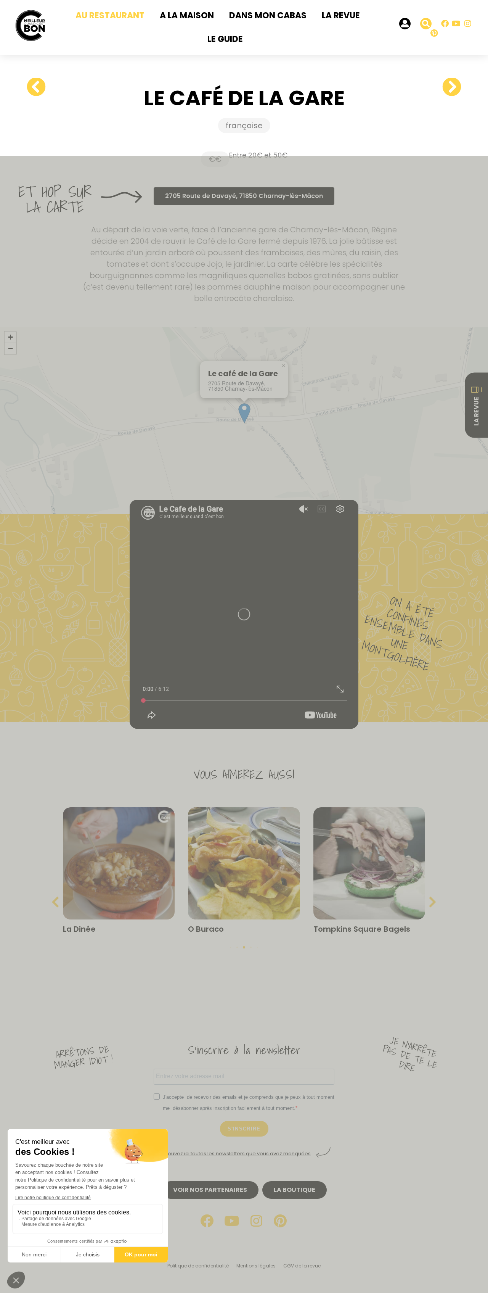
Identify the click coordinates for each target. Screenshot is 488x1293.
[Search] (426, 23)
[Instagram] (468, 23)
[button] (283, 365)
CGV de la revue (302, 1265)
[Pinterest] (434, 33)
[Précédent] (39, 87)
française (244, 125)
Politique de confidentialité (198, 1265)
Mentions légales (256, 1265)
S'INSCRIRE (244, 1129)
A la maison (187, 15)
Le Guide (225, 39)
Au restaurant (109, 15)
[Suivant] (449, 87)
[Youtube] (456, 23)
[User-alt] (405, 23)
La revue (341, 15)
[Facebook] (445, 23)
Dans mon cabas (268, 15)
